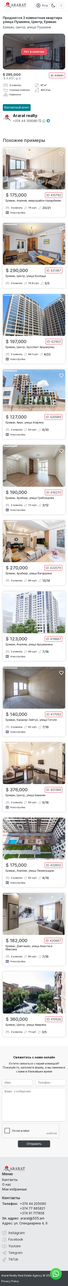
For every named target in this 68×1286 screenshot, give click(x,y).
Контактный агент (16, 107)
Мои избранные (14, 1189)
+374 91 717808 (32, 1213)
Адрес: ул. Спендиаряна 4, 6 (25, 1223)
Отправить (34, 1143)
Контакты (9, 1180)
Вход (45, 5)
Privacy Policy (10, 1281)
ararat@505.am (23, 1218)
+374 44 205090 (25, 121)
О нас (6, 1184)
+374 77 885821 (32, 1208)
